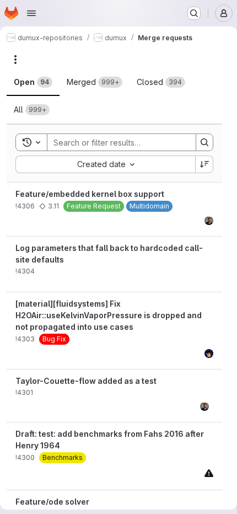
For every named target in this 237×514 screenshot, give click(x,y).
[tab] (33, 82)
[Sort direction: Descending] (204, 164)
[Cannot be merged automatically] (208, 473)
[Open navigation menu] (31, 13)
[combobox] (105, 164)
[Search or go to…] (194, 13)
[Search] (204, 142)
